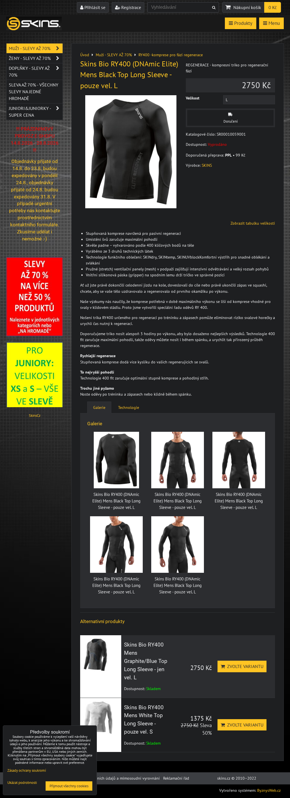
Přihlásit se (94, 7)
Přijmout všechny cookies (69, 786)
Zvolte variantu (244, 666)
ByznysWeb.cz (269, 790)
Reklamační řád (176, 778)
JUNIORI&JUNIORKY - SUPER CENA (30, 111)
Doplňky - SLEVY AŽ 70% (29, 71)
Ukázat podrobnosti (22, 783)
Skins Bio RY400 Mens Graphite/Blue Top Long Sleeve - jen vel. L (145, 660)
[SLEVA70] (34, 334)
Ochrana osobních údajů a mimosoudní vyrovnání (116, 778)
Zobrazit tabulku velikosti (253, 223)
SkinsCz (34, 415)
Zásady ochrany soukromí (26, 770)
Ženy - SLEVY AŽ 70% (30, 58)
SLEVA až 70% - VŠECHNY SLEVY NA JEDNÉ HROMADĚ (33, 91)
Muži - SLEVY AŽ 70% (29, 48)
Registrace (130, 7)
